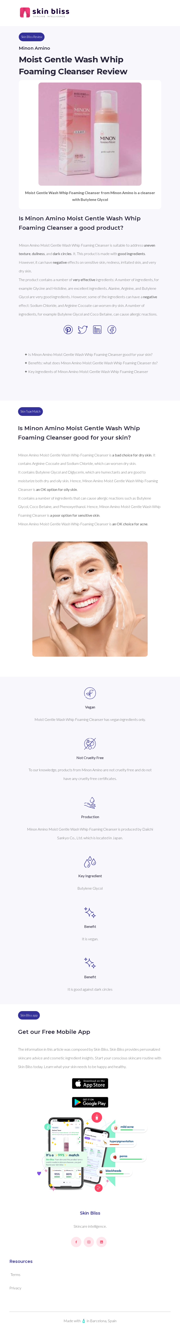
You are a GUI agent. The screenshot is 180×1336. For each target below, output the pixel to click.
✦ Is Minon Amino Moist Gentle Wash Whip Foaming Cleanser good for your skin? (88, 354)
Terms (15, 1274)
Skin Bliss (90, 1213)
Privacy (15, 1288)
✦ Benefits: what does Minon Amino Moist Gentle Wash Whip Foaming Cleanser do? (91, 363)
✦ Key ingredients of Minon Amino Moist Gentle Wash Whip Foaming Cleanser (86, 371)
